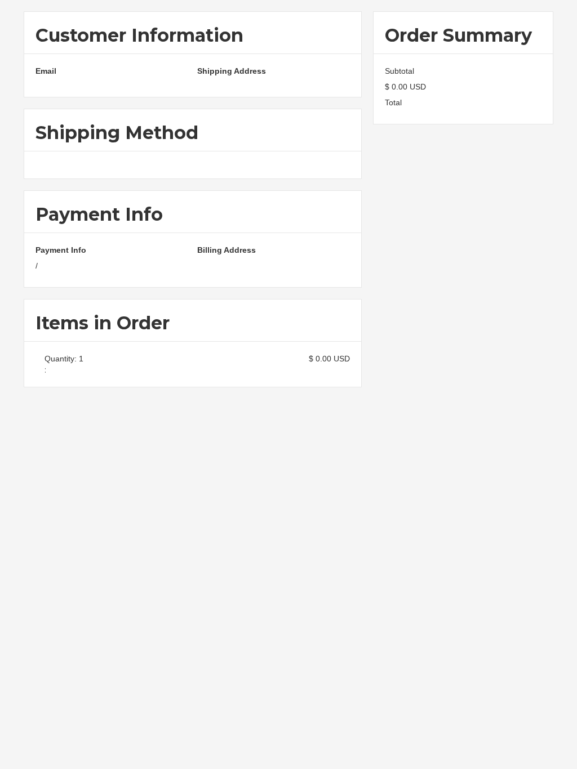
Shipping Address (231, 70)
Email (45, 70)
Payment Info (60, 249)
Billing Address (226, 249)
